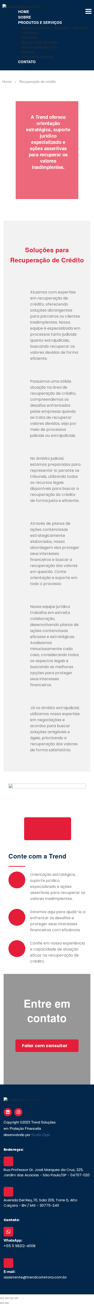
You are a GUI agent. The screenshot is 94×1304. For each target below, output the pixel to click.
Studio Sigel (40, 1134)
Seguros (28, 51)
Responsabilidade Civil (39, 47)
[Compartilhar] (11, 1298)
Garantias (29, 37)
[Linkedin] (8, 1112)
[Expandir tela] (7, 1298)
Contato (27, 61)
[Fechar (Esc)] (16, 1298)
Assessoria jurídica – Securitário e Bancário (55, 27)
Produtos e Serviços (40, 22)
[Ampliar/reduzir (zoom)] (2, 1298)
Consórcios (30, 32)
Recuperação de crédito (40, 42)
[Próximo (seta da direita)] (7, 1303)
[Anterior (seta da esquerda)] (2, 1303)
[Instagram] (18, 1112)
